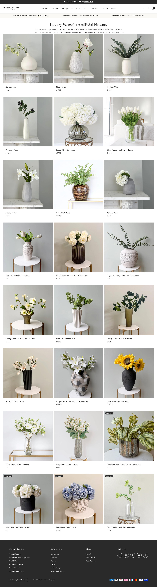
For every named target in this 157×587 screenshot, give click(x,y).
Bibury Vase (61, 87)
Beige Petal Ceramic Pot (66, 527)
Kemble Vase (112, 213)
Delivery (53, 557)
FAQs (53, 564)
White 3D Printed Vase (65, 338)
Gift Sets (95, 8)
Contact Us (55, 554)
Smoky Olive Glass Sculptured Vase (20, 338)
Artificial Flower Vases (16, 571)
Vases (78, 8)
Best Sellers (45, 8)
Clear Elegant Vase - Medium (17, 464)
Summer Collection (109, 8)
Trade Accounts (91, 561)
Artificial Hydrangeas (16, 564)
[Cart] (153, 9)
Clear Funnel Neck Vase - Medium (121, 527)
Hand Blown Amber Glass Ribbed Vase (72, 276)
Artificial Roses (14, 568)
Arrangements (67, 8)
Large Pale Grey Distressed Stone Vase (123, 276)
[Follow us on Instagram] (126, 555)
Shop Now (89, 2)
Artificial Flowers (15, 554)
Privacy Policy (55, 568)
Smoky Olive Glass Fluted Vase (119, 338)
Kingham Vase (112, 87)
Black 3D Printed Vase (15, 401)
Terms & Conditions (57, 571)
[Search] (144, 9)
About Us (89, 554)
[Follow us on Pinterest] (132, 555)
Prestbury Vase (12, 150)
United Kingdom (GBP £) (17, 580)
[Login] (148, 8)
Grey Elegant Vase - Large (66, 464)
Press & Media (90, 557)
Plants (86, 8)
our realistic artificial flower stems (96, 32)
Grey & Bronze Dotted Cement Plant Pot (124, 464)
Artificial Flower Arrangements (19, 557)
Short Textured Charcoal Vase (18, 527)
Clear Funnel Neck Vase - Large (120, 150)
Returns (53, 561)
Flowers (56, 8)
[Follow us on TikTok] (145, 555)
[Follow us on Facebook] (119, 555)
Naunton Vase (11, 213)
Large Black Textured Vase (118, 401)
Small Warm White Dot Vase (18, 276)
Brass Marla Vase (63, 213)
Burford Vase (11, 87)
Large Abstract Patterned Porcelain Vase (73, 401)
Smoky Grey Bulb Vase (65, 150)
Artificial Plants (14, 561)
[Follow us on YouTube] (139, 555)
